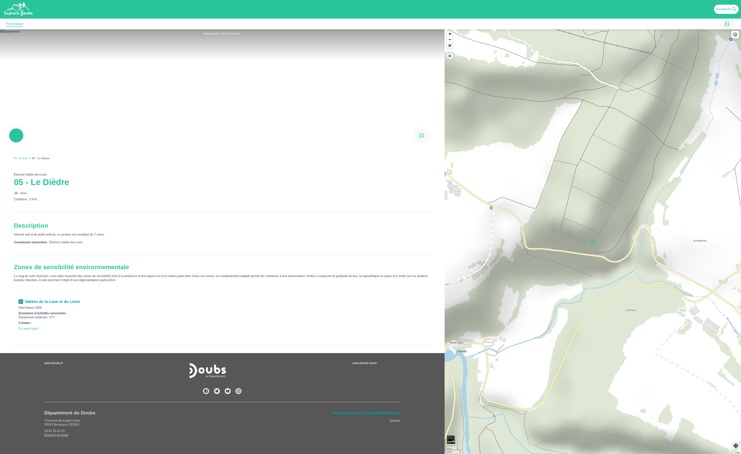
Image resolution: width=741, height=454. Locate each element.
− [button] (450, 39)
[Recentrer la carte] (450, 56)
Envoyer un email (56, 435)
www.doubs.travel (364, 363)
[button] (450, 45)
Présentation (15, 23)
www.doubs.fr (53, 363)
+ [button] (450, 33)
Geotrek (394, 420)
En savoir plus (28, 328)
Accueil (23, 158)
